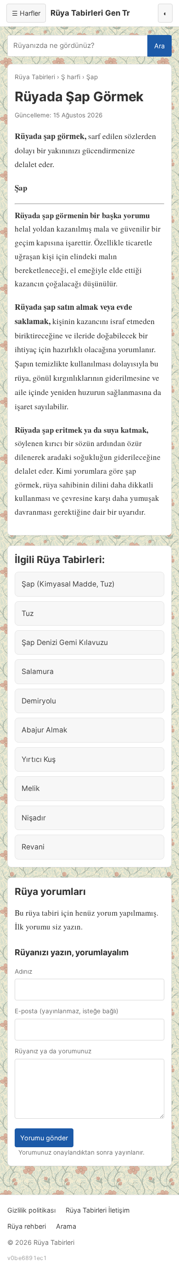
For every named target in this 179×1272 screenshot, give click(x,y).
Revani (33, 846)
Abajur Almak (44, 730)
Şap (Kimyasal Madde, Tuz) (68, 584)
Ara (159, 46)
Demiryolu (39, 701)
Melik (31, 788)
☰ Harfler (26, 13)
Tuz (28, 613)
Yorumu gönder (44, 1138)
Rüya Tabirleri (35, 77)
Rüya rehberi (26, 1226)
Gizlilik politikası (31, 1210)
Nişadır (34, 817)
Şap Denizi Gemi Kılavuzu (65, 642)
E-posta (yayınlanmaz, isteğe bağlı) (66, 1011)
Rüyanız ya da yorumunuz (53, 1051)
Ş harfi (70, 77)
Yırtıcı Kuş (39, 759)
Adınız (23, 971)
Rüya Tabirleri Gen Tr (90, 12)
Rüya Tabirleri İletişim (98, 1210)
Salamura (38, 671)
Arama (66, 1226)
